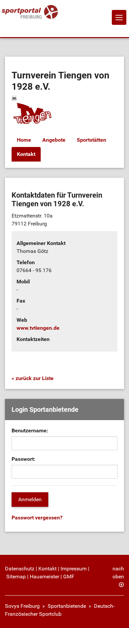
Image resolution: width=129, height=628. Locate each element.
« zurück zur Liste (33, 378)
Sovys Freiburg (22, 606)
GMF (68, 576)
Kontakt (26, 154)
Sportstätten (91, 140)
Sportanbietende (67, 606)
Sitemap (16, 576)
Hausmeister (44, 576)
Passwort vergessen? (37, 517)
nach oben (118, 572)
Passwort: (23, 459)
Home (24, 140)
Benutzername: (30, 430)
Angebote (53, 140)
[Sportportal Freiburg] (30, 12)
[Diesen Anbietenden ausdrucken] (14, 98)
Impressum (74, 568)
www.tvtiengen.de (38, 328)
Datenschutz (19, 568)
